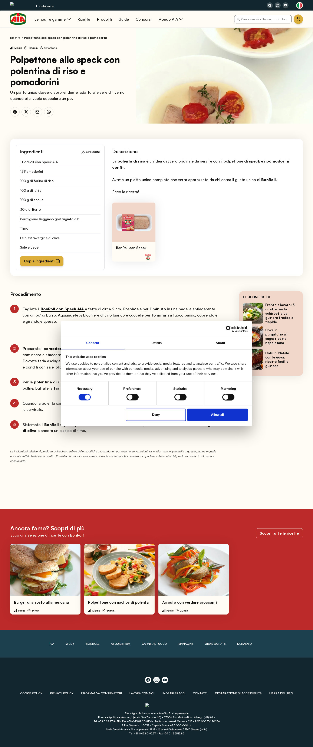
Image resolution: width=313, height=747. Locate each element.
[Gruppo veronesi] (156, 707)
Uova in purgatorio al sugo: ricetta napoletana (276, 336)
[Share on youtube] (286, 5)
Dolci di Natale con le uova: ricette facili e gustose (277, 359)
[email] (37, 112)
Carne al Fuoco (154, 643)
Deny (156, 415)
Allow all (217, 415)
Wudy (70, 643)
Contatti (200, 693)
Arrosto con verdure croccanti (189, 602)
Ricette (15, 37)
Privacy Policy (61, 693)
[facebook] (15, 112)
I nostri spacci (173, 693)
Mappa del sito (281, 693)
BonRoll (92, 643)
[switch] (132, 397)
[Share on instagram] (278, 5)
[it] (299, 5)
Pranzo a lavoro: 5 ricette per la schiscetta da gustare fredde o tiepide (280, 313)
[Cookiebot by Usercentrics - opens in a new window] (229, 329)
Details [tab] (156, 343)
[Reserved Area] (298, 19)
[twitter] (26, 112)
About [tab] (220, 343)
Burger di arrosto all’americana (41, 602)
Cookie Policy (31, 693)
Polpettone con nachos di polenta (118, 602)
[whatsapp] (48, 112)
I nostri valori (45, 6)
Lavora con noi (141, 693)
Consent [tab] (92, 343)
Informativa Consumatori (101, 693)
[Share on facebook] (270, 5)
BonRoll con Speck (131, 248)
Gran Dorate (215, 643)
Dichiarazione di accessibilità (238, 693)
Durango (244, 643)
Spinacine (185, 643)
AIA (52, 643)
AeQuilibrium (120, 643)
